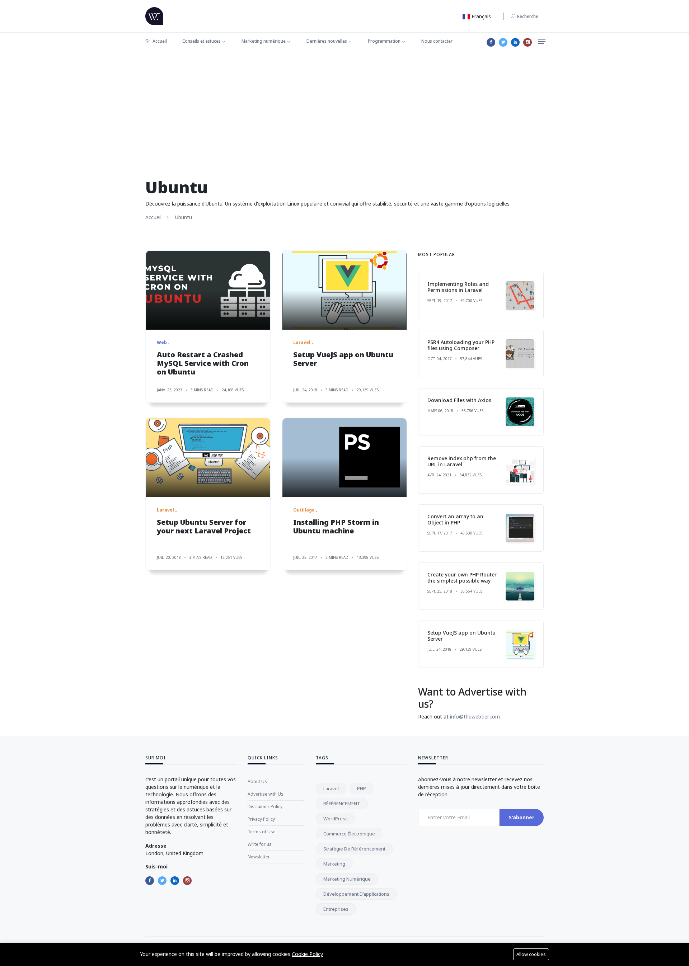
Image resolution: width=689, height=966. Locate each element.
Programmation (384, 41)
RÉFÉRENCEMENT (341, 803)
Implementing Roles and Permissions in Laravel (458, 287)
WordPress (335, 818)
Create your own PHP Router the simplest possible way (462, 577)
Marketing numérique (264, 41)
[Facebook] (491, 42)
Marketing (334, 864)
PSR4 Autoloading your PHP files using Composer (461, 345)
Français (480, 16)
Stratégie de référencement (354, 848)
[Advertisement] (344, 106)
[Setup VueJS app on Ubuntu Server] (344, 290)
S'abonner (521, 817)
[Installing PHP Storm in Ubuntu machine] (344, 457)
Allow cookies (531, 954)
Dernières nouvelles (326, 41)
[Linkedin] (515, 42)
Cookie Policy (307, 954)
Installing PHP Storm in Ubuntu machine (336, 526)
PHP (361, 788)
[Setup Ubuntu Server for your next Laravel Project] (208, 457)
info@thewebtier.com (475, 716)
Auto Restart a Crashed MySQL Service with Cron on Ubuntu (203, 363)
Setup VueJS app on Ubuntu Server (343, 359)
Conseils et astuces (201, 41)
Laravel (331, 788)
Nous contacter (437, 41)
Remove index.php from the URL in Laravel (461, 461)
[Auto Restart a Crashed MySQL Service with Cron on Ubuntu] (208, 290)
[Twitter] (503, 42)
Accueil (159, 41)
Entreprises (335, 909)
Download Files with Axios (459, 400)
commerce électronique (349, 833)
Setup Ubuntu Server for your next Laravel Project (204, 526)
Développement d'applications (356, 894)
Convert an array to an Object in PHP (455, 519)
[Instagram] (527, 42)
